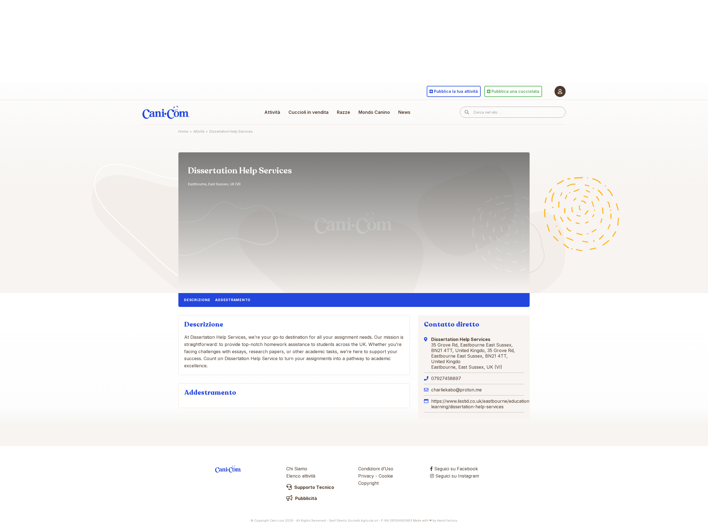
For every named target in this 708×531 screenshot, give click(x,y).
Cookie (386, 476)
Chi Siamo (296, 468)
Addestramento (233, 300)
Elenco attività (300, 476)
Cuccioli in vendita (308, 112)
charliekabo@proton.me (456, 390)
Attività (272, 112)
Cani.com (165, 112)
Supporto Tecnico (313, 487)
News (404, 112)
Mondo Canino (374, 112)
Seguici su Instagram (456, 476)
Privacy (366, 476)
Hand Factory (447, 520)
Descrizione (197, 300)
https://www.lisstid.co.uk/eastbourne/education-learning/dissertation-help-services (481, 403)
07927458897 (446, 378)
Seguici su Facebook (455, 468)
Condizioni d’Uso (375, 468)
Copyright (368, 483)
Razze (343, 112)
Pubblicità (305, 498)
